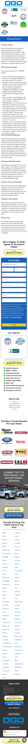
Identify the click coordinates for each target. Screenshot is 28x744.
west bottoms (18, 667)
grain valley (5, 601)
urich (16, 657)
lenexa (4, 674)
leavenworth (5, 660)
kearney (4, 633)
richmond (17, 612)
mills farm (17, 550)
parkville (17, 577)
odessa (17, 564)
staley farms (18, 636)
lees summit (6, 670)
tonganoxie (18, 653)
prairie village (18, 601)
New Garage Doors (14, 403)
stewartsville (18, 639)
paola (16, 574)
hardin (4, 612)
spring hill (17, 629)
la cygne (5, 639)
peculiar (17, 584)
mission (17, 553)
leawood (4, 664)
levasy (4, 677)
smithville (17, 626)
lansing (4, 650)
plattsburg (17, 595)
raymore (17, 605)
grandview (5, 605)
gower (4, 598)
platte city (17, 591)
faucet (4, 591)
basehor (4, 543)
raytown (17, 608)
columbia (5, 567)
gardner (4, 595)
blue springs (5, 550)
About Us (14, 401)
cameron (4, 564)
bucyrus (4, 560)
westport (17, 674)
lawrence (5, 653)
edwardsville (5, 584)
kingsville (5, 636)
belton (4, 546)
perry (16, 588)
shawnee (17, 619)
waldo (16, 660)
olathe (16, 567)
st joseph (17, 633)
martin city (18, 546)
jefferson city (6, 626)
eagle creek (5, 577)
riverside (17, 615)
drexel (4, 574)
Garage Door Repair (14, 405)
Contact (14, 409)
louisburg (17, 543)
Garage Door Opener (14, 407)
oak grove (18, 560)
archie (4, 536)
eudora (4, 588)
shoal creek (18, 622)
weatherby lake (19, 664)
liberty (16, 536)
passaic (17, 581)
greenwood (5, 608)
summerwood (18, 650)
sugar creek (18, 646)
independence (6, 622)
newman (17, 557)
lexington (17, 532)
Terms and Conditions (16, 317)
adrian (4, 532)
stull (16, 643)
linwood (17, 539)
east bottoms (6, 581)
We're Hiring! (14, 715)
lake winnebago (7, 646)
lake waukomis (6, 643)
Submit (14, 325)
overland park (19, 570)
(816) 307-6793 (14, 252)
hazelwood (5, 615)
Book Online (14, 509)
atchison (4, 539)
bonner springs (6, 553)
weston (17, 670)
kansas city (5, 629)
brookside (5, 557)
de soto (4, 570)
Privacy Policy (5, 317)
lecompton (5, 667)
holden (4, 619)
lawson (4, 657)
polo (16, 598)
